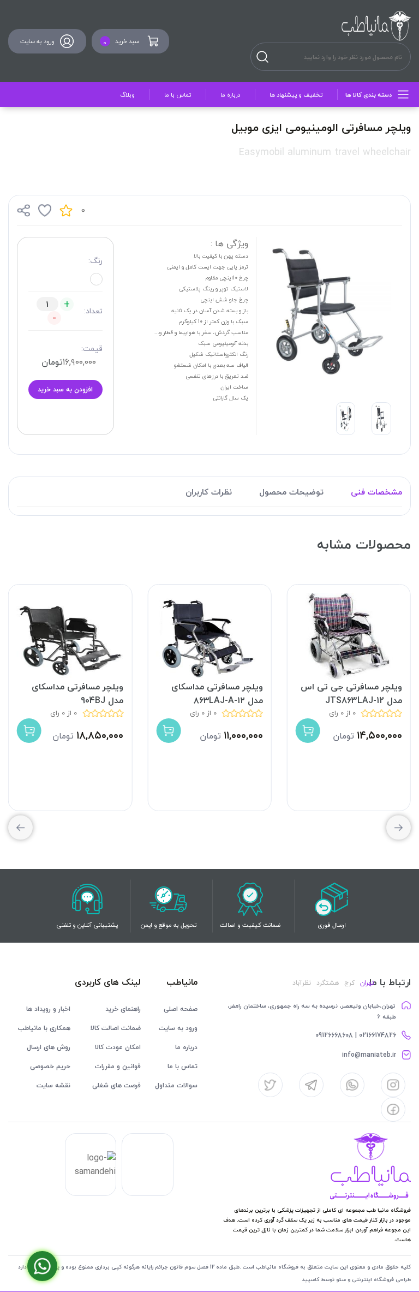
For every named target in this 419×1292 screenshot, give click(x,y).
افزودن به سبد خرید (65, 389)
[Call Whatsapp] (42, 1266)
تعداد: (93, 311)
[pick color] (96, 279)
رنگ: (95, 260)
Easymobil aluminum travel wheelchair (325, 152)
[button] (20, 827)
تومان (52, 362)
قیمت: (92, 348)
